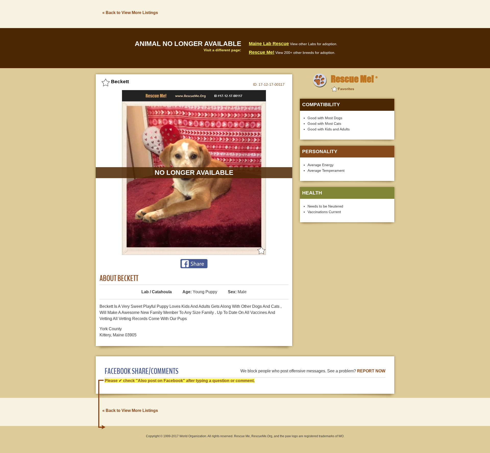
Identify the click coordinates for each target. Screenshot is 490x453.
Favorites (346, 89)
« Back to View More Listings (130, 12)
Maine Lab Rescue (269, 43)
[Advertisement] (301, 13)
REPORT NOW (371, 371)
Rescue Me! (261, 52)
